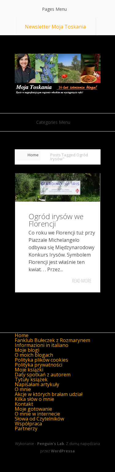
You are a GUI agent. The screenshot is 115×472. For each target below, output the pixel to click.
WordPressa (63, 451)
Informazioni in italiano (41, 345)
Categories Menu (53, 122)
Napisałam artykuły (37, 384)
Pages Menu (54, 9)
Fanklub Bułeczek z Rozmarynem (52, 340)
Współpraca (28, 423)
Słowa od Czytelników (39, 418)
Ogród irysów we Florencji (56, 220)
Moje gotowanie (33, 408)
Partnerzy (26, 428)
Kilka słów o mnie (34, 399)
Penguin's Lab (50, 443)
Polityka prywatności (38, 364)
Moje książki (29, 369)
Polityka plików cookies (41, 359)
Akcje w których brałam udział (48, 394)
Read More (81, 280)
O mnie (23, 389)
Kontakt (24, 404)
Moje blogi (27, 350)
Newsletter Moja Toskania (55, 26)
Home (33, 155)
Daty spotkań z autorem (43, 374)
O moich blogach (34, 355)
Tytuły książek (31, 379)
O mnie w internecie (37, 413)
